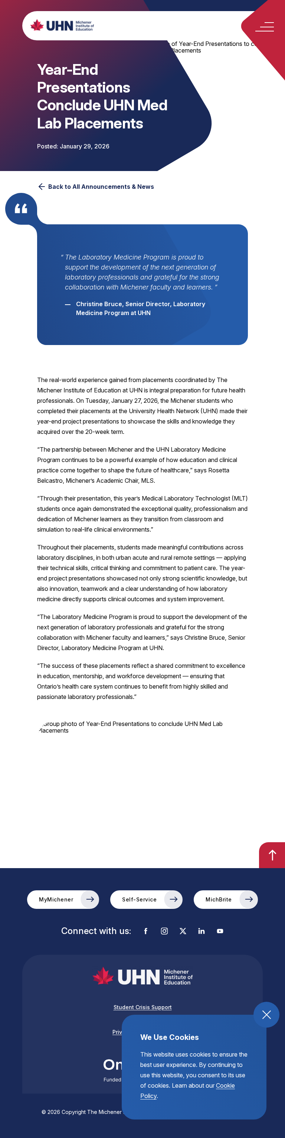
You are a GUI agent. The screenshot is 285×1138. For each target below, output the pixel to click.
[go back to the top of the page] (272, 855)
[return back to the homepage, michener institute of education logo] (155, 25)
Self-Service (139, 899)
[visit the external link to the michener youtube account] (220, 931)
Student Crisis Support (143, 1007)
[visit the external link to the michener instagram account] (164, 931)
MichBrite (219, 899)
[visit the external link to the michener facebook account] (146, 931)
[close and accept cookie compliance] (266, 1015)
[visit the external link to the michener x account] (183, 931)
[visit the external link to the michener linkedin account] (201, 931)
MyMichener (56, 899)
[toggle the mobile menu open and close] (264, 26)
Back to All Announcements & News (101, 186)
